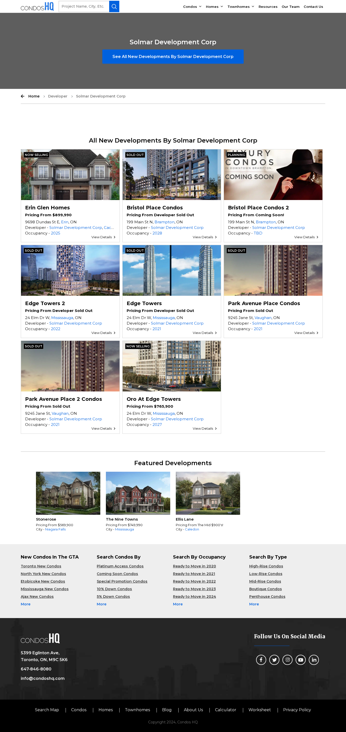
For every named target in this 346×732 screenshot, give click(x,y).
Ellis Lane (185, 519)
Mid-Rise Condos (265, 581)
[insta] (287, 660)
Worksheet (259, 709)
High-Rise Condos (266, 566)
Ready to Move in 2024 (194, 596)
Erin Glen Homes (47, 208)
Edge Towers (144, 303)
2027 (157, 424)
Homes (212, 7)
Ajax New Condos (37, 596)
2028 (157, 233)
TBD (258, 233)
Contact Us (313, 7)
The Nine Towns (122, 519)
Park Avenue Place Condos (264, 303)
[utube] (301, 660)
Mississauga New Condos (45, 589)
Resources (268, 7)
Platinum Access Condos (120, 566)
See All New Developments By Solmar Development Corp (173, 56)
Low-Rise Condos (265, 573)
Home (34, 96)
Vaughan (263, 317)
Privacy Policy (297, 709)
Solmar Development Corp (75, 227)
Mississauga (62, 317)
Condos (190, 7)
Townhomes (238, 7)
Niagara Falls (55, 529)
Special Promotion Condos (122, 581)
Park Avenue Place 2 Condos (63, 399)
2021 (156, 328)
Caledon (192, 529)
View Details (101, 237)
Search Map (47, 709)
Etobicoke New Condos (43, 581)
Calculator (225, 709)
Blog (167, 709)
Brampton (165, 222)
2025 (55, 233)
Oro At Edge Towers (154, 399)
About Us (193, 709)
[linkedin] (314, 660)
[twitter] (274, 660)
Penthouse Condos (267, 596)
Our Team (291, 7)
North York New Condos (43, 573)
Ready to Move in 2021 (194, 573)
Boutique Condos (265, 589)
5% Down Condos (113, 596)
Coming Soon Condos (117, 573)
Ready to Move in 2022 (194, 581)
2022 (55, 328)
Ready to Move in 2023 (194, 589)
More (25, 604)
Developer (57, 96)
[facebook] (261, 660)
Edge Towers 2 (45, 303)
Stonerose (46, 519)
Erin (64, 222)
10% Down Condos (114, 589)
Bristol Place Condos (155, 208)
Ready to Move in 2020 (194, 566)
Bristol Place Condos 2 (258, 208)
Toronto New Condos (41, 566)
